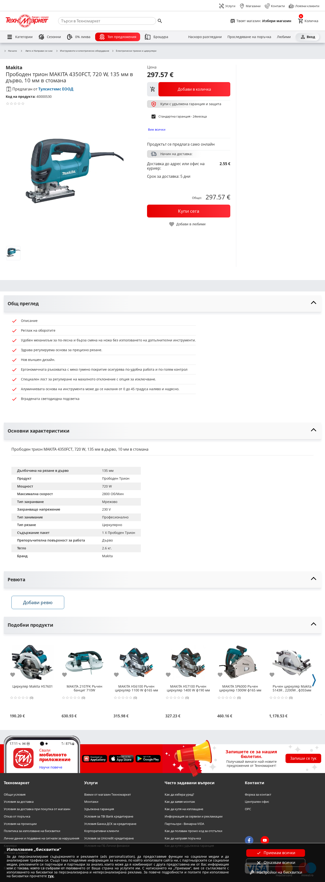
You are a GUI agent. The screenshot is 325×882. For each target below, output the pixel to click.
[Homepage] (27, 21)
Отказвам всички (279, 862)
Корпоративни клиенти (101, 831)
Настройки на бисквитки (279, 872)
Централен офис (257, 801)
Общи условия (14, 794)
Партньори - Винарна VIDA (184, 823)
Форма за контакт (258, 794)
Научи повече (50, 767)
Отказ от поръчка (17, 816)
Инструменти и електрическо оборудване (84, 50)
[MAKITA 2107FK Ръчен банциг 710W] (84, 660)
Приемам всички (279, 852)
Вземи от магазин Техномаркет (107, 794)
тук (51, 876)
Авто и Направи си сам (38, 50)
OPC (248, 809)
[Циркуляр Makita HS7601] (32, 660)
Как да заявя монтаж (180, 801)
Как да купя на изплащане (184, 809)
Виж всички (156, 129)
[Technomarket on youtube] (265, 840)
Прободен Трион (115, 478)
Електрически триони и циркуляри (136, 50)
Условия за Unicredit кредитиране (109, 838)
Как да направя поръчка (183, 838)
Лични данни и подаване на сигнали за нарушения (41, 838)
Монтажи (91, 801)
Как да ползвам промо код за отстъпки (193, 831)
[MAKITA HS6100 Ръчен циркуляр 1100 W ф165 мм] (136, 660)
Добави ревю (38, 602)
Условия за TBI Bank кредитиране (108, 816)
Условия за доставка (19, 801)
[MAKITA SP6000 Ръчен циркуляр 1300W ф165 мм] (240, 660)
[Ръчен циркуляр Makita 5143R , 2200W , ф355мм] (292, 660)
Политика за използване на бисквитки (32, 831)
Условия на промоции (20, 823)
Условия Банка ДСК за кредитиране (110, 823)
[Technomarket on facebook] (249, 840)
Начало (12, 50)
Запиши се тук (303, 758)
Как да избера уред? (179, 794)
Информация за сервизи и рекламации (193, 816)
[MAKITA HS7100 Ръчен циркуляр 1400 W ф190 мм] (188, 660)
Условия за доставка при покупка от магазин (37, 809)
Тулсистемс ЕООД (55, 89)
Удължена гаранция (99, 809)
